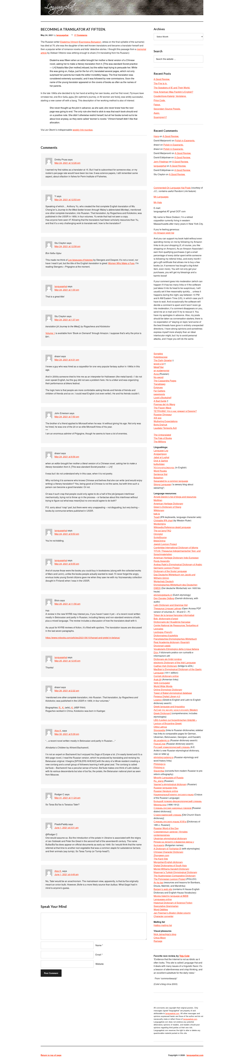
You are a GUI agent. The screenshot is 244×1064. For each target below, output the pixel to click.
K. (63, 707)
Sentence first (160, 474)
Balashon (158, 477)
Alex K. (58, 730)
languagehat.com (51, 8)
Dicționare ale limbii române (168, 659)
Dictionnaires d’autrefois (166, 635)
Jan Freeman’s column (172, 912)
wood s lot (159, 363)
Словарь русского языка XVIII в (170, 821)
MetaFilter (159, 367)
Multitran (158, 500)
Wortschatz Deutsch (164, 581)
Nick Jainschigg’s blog (165, 934)
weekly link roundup (83, 129)
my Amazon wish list (164, 232)
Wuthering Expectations (165, 421)
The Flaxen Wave (162, 407)
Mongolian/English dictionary (168, 862)
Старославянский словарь (167, 814)
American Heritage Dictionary (168, 503)
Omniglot (158, 534)
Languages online (163, 899)
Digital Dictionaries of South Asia (170, 865)
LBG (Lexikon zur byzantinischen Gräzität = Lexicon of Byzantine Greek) (175, 721)
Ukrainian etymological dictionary (170, 838)
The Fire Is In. (160, 83)
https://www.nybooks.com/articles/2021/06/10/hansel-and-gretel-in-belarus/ (82, 637)
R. (60, 707)
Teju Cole (184, 955)
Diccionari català (162, 645)
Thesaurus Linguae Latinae (167, 608)
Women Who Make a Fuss (121, 263)
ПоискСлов (159, 743)
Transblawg (159, 384)
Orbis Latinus (160, 726)
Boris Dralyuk (160, 424)
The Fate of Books (163, 438)
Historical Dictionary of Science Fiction (173, 902)
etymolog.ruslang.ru (163, 757)
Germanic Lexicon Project (166, 567)
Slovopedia (159, 730)
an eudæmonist (161, 370)
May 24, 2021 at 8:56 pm (67, 456)
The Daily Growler (163, 360)
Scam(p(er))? (160, 117)
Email (98, 954)
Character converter (163, 916)
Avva (156, 373)
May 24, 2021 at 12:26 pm (67, 162)
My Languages (161, 196)
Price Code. (159, 100)
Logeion (158, 699)
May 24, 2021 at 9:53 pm (67, 533)
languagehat (62, 35)
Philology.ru (159, 764)
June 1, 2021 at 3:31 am (67, 827)
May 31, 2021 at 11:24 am (67, 797)
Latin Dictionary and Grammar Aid (171, 605)
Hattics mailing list (163, 925)
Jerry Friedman (161, 161)
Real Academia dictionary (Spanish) (172, 642)
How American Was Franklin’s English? (173, 91)
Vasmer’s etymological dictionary (170, 784)
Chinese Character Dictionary (168, 852)
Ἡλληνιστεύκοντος (164, 467)
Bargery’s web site (163, 889)
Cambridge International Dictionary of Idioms (176, 547)
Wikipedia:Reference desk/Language (172, 527)
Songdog (158, 353)
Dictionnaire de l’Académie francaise (172, 622)
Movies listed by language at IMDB (171, 896)
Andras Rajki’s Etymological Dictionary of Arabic (178, 564)
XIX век (157, 417)
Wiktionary (159, 510)
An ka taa (158, 882)
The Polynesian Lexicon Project (170, 879)
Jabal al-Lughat (161, 457)
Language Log (161, 450)
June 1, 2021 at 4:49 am (67, 874)
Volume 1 (50, 333)
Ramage (158, 941)
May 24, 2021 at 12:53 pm (67, 199)
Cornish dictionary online (166, 676)
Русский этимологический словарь (172, 747)
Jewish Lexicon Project (165, 544)
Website (99, 963)
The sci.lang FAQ (162, 530)
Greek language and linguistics (169, 706)
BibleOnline (159, 540)
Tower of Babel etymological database (173, 693)
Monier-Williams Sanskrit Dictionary (171, 868)
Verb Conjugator (162, 682)
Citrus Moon (160, 937)
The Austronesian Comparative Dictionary (175, 875)
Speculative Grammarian (166, 906)
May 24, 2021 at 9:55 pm (67, 563)
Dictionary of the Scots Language (170, 571)
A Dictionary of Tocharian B (167, 848)
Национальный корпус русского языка (174, 794)
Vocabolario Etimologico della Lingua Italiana (176, 649)
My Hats (158, 202)
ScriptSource (160, 537)
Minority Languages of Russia (168, 777)
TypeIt (157, 517)
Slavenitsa (159, 770)
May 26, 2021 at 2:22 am (67, 690)
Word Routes (160, 470)
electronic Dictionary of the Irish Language (175, 662)
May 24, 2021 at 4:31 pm (67, 359)
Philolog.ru (159, 767)
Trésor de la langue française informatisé (174, 615)
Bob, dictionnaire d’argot (166, 618)
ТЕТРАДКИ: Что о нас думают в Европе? (175, 411)
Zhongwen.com (161, 855)
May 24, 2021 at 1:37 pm (67, 319)
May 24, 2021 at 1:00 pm (67, 289)
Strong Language (162, 484)
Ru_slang (159, 781)
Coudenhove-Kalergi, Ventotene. (170, 96)
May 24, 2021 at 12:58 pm (67, 246)
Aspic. (157, 113)
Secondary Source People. (167, 108)
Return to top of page (51, 1055)
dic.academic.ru (161, 740)
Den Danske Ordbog (164, 598)
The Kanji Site (161, 858)
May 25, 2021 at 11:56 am (67, 603)
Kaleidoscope (160, 357)
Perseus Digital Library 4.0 (167, 696)
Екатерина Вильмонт (90, 41)
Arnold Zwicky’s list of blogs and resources (175, 496)
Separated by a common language (171, 481)
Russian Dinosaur (163, 414)
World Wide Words (163, 686)
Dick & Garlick (161, 460)
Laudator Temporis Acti (165, 428)
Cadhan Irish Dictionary (165, 666)
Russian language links (165, 787)
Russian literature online (166, 791)
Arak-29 (157, 679)
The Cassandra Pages (165, 380)
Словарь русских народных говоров (172, 808)
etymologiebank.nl (163, 594)
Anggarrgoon (160, 454)
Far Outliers (159, 390)
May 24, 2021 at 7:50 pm (67, 416)
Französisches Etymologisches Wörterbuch (175, 638)
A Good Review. (162, 79)
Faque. (157, 104)
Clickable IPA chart (163, 520)
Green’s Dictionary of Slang (167, 507)
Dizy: (156, 652)
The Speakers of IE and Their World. (172, 87)
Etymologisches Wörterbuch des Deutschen (175, 584)
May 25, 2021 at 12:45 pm (67, 660)
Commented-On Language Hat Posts (172, 187)
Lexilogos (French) (163, 632)
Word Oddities (161, 909)
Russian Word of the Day (166, 828)
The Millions (160, 441)
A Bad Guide (160, 401)
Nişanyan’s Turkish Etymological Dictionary (175, 872)
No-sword (158, 377)
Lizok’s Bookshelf (162, 397)
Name (98, 945)
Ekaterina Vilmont (69, 41)
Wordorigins (160, 523)
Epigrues (158, 387)
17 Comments (80, 35)
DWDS (157, 588)
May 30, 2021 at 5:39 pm (67, 734)
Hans (156, 136)
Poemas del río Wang (164, 404)
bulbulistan (159, 464)
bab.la (157, 513)
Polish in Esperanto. (185, 140)
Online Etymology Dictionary (168, 689)
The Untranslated (162, 434)
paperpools (159, 394)
